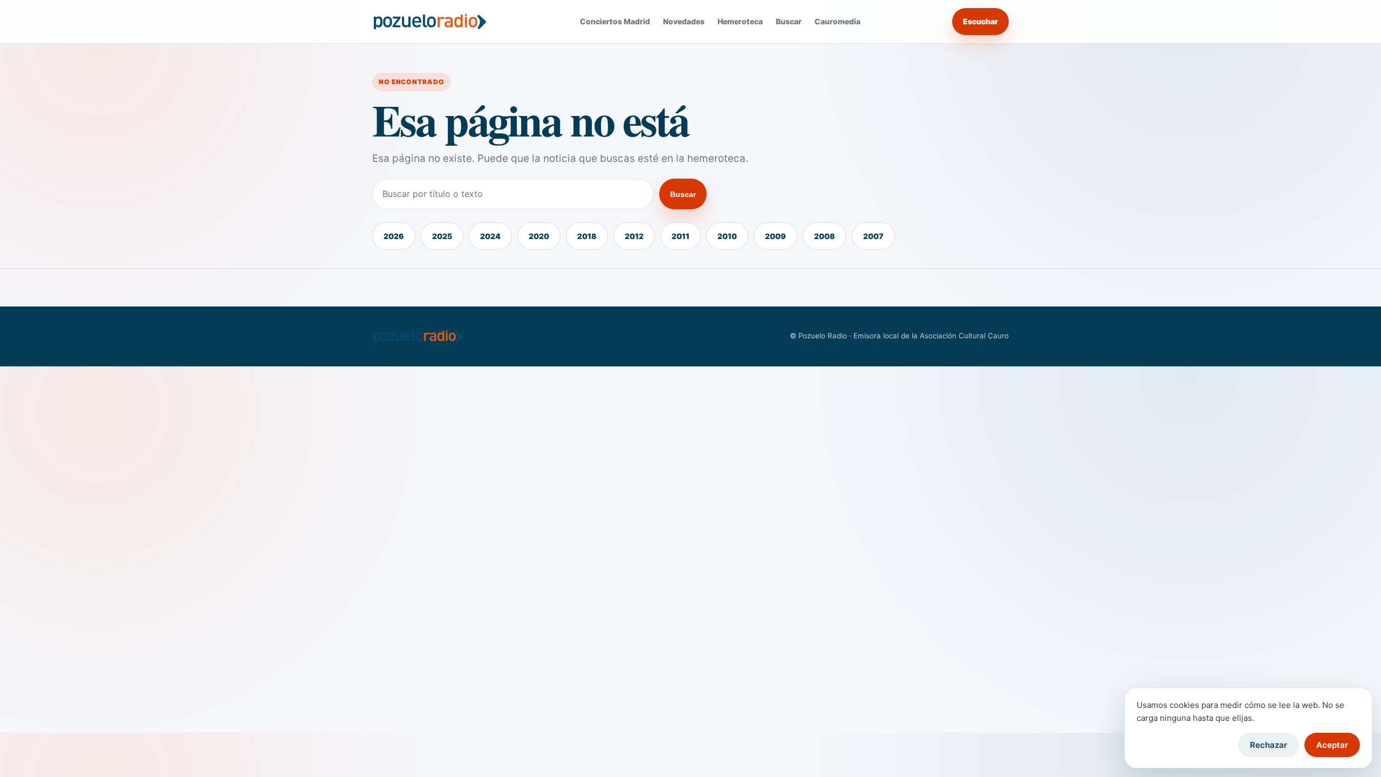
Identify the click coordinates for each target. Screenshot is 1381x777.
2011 (680, 236)
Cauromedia (837, 21)
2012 (634, 236)
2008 (824, 236)
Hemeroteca (740, 21)
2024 (490, 236)
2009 (775, 236)
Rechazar (1268, 745)
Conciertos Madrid (615, 21)
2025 (442, 236)
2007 (873, 236)
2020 (539, 236)
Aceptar (1332, 745)
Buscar (789, 21)
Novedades (684, 21)
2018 (587, 236)
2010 (727, 236)
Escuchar (980, 21)
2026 (394, 236)
